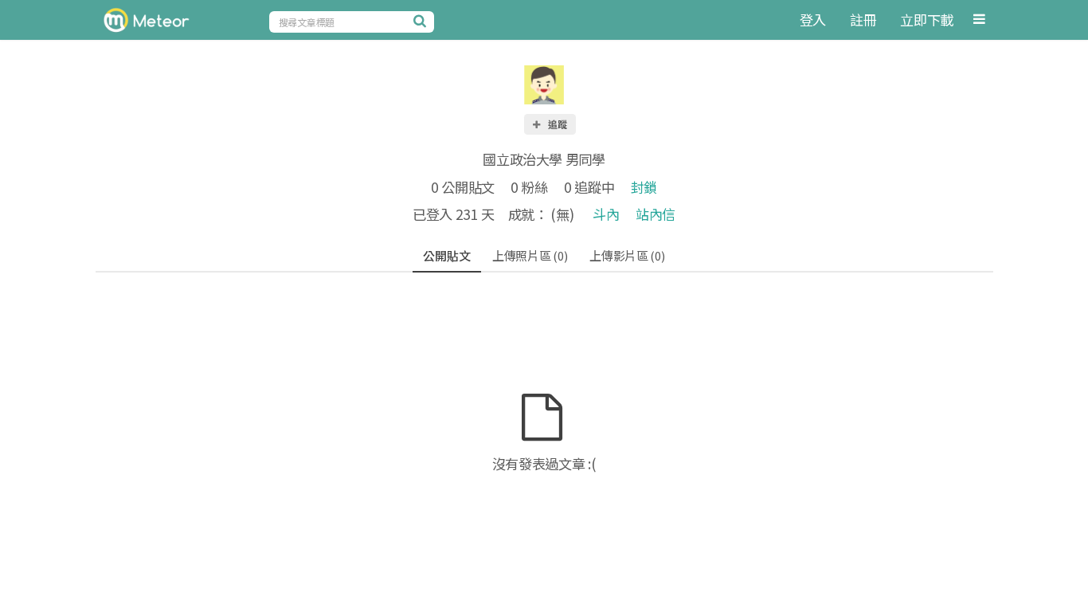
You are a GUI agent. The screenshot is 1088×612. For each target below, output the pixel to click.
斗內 (606, 214)
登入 (813, 19)
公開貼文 (446, 255)
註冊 (863, 19)
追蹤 (556, 124)
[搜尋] (422, 21)
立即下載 (926, 19)
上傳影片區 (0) (626, 255)
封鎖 (644, 187)
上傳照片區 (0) (529, 255)
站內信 (655, 214)
